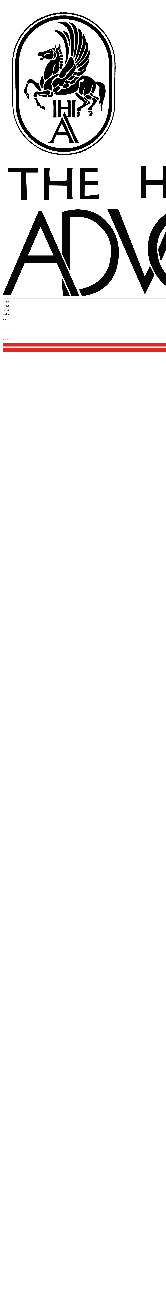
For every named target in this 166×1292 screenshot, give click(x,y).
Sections (7, 314)
